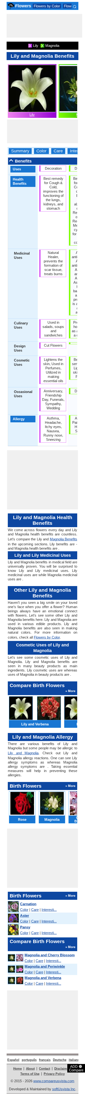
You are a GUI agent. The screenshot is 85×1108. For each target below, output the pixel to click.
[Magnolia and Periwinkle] (15, 969)
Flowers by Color (47, 6)
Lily (32, 115)
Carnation (28, 904)
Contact (44, 1068)
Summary (20, 151)
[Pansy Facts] (13, 930)
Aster (24, 916)
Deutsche (59, 1060)
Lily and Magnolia (23, 753)
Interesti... (49, 910)
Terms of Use (29, 1074)
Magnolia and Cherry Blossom (50, 955)
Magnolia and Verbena (43, 978)
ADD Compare (76, 1068)
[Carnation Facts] (13, 907)
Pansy (25, 927)
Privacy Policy (54, 1074)
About (30, 1068)
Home (17, 1068)
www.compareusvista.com (53, 1081)
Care (58, 151)
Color (41, 151)
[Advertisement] (44, 26)
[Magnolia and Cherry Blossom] (15, 958)
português (29, 1060)
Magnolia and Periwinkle (45, 966)
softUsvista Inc (63, 1089)
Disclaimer (62, 1068)
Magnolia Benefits (63, 539)
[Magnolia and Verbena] (15, 980)
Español (13, 1060)
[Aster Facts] (13, 918)
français (45, 1060)
